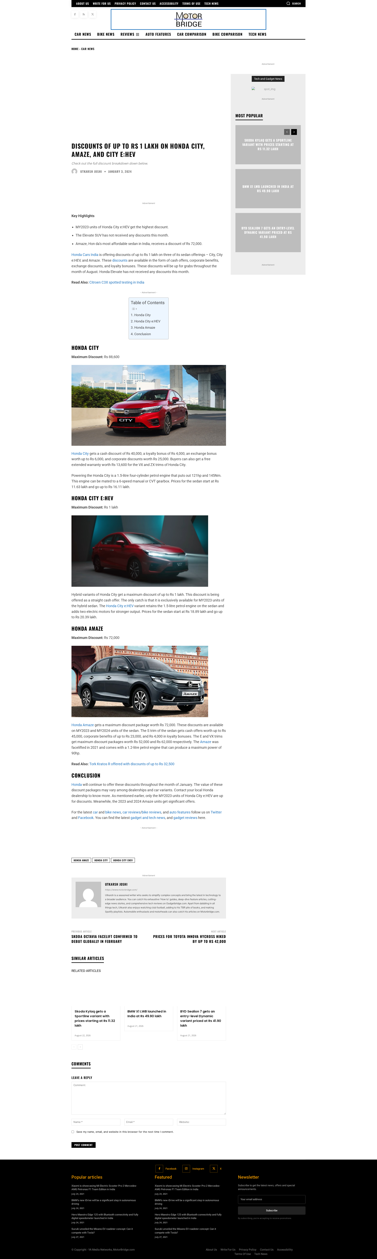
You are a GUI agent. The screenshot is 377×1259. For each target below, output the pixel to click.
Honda (76, 784)
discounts (119, 260)
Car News (87, 49)
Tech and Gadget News (268, 78)
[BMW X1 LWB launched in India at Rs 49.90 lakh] (148, 991)
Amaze (205, 742)
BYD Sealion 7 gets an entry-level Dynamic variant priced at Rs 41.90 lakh (200, 1018)
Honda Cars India (84, 255)
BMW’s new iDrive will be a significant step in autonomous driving (103, 1202)
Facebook (171, 1169)
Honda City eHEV (123, 860)
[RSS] (83, 14)
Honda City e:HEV (147, 321)
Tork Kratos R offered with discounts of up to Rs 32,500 (131, 764)
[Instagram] (186, 1169)
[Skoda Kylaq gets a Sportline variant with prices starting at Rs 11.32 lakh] (95, 991)
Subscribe (271, 1210)
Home (75, 49)
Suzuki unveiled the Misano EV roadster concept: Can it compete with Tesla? (102, 1230)
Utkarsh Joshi (91, 171)
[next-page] (80, 1047)
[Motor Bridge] (188, 19)
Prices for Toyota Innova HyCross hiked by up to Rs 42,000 (189, 939)
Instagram (198, 1169)
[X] (92, 14)
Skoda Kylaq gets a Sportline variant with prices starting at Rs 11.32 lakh (95, 1018)
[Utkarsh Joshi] (75, 171)
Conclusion (142, 334)
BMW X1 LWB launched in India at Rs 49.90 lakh (146, 1013)
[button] (293, 3)
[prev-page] (73, 1047)
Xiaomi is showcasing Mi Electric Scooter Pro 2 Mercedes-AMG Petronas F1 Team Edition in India (104, 1187)
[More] (278, 845)
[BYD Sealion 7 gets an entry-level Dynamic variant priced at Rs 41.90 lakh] (201, 991)
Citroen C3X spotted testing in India (116, 282)
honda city (101, 860)
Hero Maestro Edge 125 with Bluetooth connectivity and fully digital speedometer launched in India (104, 1216)
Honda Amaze (144, 327)
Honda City (142, 315)
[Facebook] (74, 14)
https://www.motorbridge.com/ (121, 889)
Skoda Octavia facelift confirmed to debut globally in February (104, 939)
